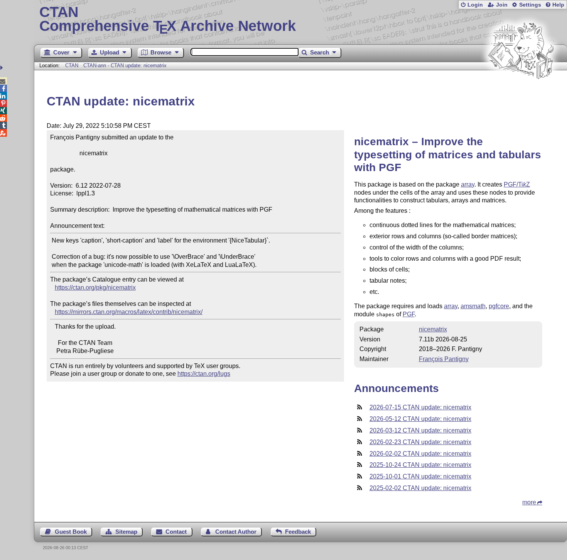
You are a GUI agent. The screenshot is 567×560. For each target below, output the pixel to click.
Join (502, 5)
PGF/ (517, 184)
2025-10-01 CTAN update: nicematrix (420, 476)
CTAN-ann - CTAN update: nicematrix (125, 65)
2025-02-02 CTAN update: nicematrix (420, 488)
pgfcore (499, 306)
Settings (530, 5)
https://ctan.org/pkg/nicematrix (95, 287)
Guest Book (71, 531)
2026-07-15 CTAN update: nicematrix (420, 407)
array (467, 184)
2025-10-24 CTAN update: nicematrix (420, 465)
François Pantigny (444, 359)
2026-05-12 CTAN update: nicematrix (420, 419)
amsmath (473, 306)
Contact (176, 531)
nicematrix (433, 329)
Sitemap (126, 531)
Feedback (298, 531)
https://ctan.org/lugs (203, 373)
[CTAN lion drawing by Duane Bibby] (521, 93)
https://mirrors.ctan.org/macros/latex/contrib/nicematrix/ (128, 312)
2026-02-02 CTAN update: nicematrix (420, 453)
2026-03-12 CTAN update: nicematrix (420, 430)
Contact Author (235, 531)
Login (475, 5)
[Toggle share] (2, 67)
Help (558, 5)
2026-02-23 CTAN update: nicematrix (420, 442)
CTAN (71, 65)
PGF (409, 314)
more (529, 502)
